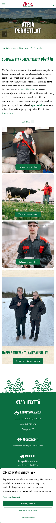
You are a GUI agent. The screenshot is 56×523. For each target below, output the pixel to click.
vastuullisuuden (28, 89)
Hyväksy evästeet (28, 503)
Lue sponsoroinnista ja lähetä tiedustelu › (28, 445)
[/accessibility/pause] (4, 34)
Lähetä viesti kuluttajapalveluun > (28, 418)
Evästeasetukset (28, 517)
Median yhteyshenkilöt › (28, 465)
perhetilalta (38, 105)
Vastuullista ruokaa (21, 48)
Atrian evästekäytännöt (11, 496)
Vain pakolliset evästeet (28, 510)
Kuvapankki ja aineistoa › (28, 461)
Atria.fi (6, 48)
